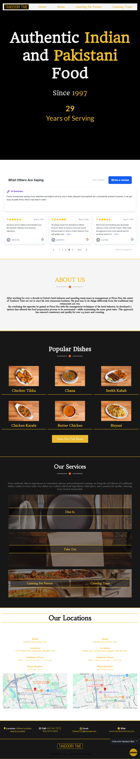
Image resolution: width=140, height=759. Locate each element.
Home (42, 6)
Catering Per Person (89, 6)
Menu (61, 6)
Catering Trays (122, 6)
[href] (35, 691)
